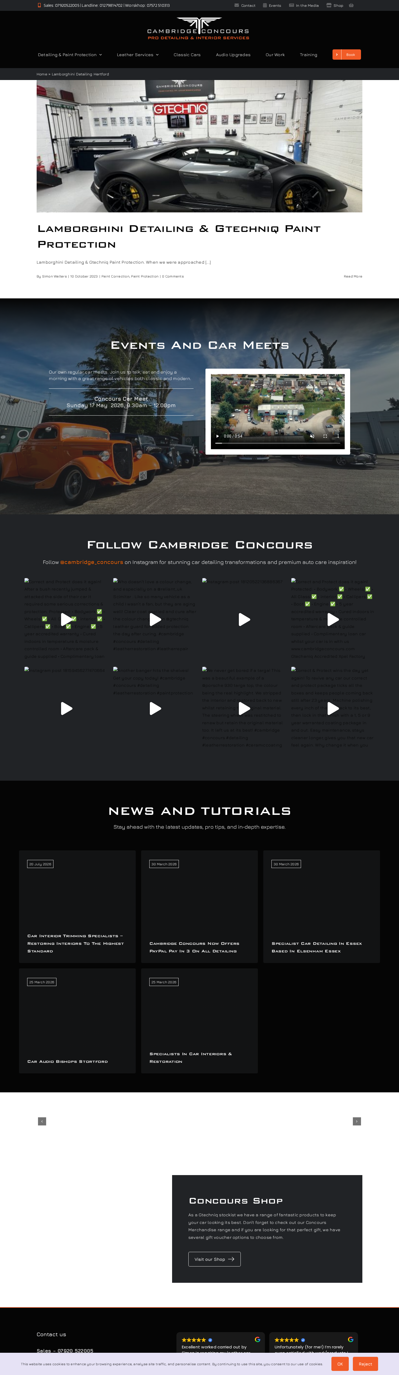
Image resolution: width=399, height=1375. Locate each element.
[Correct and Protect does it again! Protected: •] (333, 620)
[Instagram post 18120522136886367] (244, 620)
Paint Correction (115, 276)
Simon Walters (54, 276)
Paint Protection (145, 276)
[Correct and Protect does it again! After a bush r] (66, 620)
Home (42, 74)
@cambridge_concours (91, 562)
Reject (365, 1363)
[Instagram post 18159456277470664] (66, 708)
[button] (42, 1121)
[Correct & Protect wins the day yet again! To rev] (333, 708)
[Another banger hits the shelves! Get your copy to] (155, 708)
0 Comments (172, 276)
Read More (353, 276)
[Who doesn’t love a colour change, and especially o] (155, 620)
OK (340, 1363)
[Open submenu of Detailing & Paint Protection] (99, 54)
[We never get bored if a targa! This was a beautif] (244, 708)
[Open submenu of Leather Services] (156, 54)
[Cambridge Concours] (198, 18)
